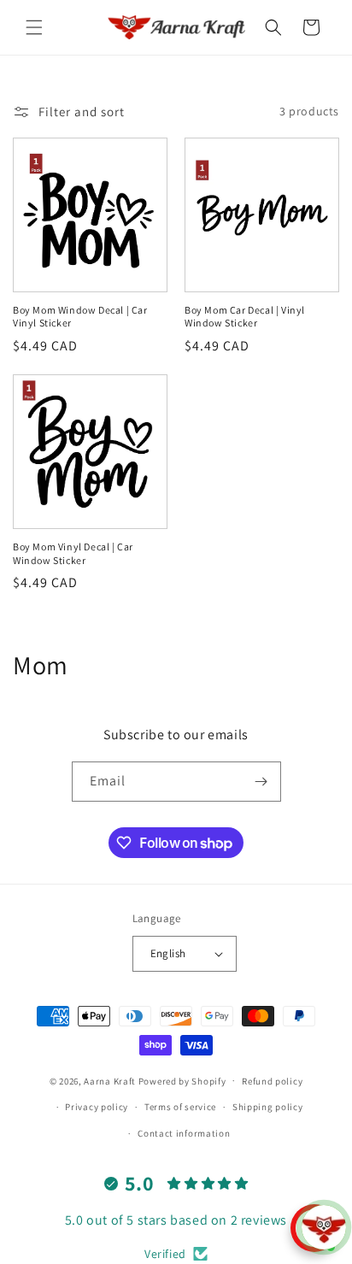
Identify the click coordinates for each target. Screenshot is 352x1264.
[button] (34, 27)
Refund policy (272, 1081)
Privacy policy (96, 1107)
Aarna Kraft (110, 1080)
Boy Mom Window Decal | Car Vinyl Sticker (80, 316)
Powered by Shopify (182, 1080)
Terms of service (180, 1107)
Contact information (184, 1133)
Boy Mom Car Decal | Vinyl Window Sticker (245, 316)
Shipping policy (267, 1107)
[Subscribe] (261, 781)
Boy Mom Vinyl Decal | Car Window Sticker (73, 553)
